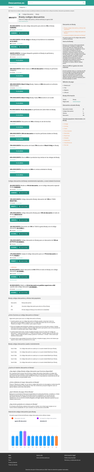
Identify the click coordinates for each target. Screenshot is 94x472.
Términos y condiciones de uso (72, 460)
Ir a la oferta (19, 60)
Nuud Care (67, 135)
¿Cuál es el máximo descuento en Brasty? (74, 35)
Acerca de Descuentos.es (42, 458)
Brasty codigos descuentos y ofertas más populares (75, 28)
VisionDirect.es (68, 142)
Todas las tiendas (12, 465)
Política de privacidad (69, 458)
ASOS (9, 458)
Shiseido (66, 138)
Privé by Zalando (12, 462)
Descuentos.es (16, 3)
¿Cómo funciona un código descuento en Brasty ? (74, 32)
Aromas (66, 126)
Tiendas (10, 7)
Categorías (22, 7)
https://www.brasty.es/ (23, 21)
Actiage (66, 124)
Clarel (65, 128)
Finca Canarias (68, 131)
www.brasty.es (76, 101)
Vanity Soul (67, 140)
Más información (13, 63)
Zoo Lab (66, 145)
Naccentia (66, 133)
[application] (34, 436)
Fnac (9, 460)
